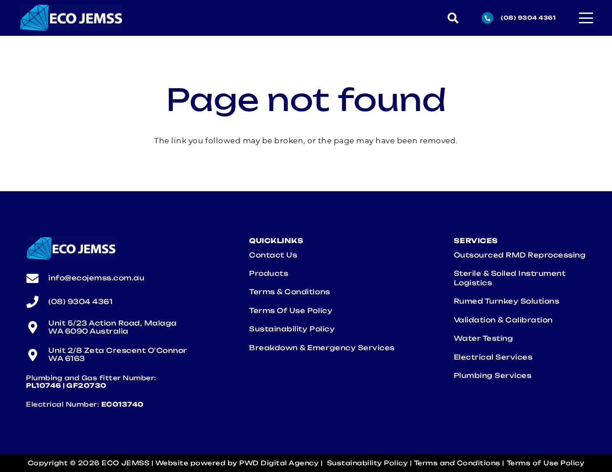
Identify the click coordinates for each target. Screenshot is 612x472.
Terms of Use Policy (290, 310)
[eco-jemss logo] (71, 17)
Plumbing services (495, 375)
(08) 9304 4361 (80, 301)
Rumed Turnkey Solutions (507, 301)
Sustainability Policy (292, 329)
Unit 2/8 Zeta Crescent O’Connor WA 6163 (117, 354)
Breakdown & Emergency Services (323, 347)
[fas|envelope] (37, 278)
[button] (453, 18)
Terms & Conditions (289, 291)
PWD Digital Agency (279, 463)
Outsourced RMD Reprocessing (520, 255)
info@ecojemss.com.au (96, 278)
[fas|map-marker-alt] (37, 327)
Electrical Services (495, 357)
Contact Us (273, 255)
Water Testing (484, 338)
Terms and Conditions (457, 463)
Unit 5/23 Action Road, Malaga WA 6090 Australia (112, 327)
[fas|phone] (37, 302)
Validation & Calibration (503, 320)
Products (268, 273)
